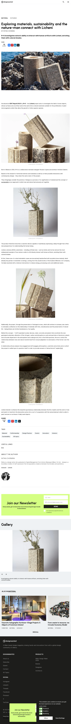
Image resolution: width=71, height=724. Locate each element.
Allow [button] (46, 718)
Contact (5, 669)
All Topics (6, 672)
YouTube (6, 702)
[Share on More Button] (21, 45)
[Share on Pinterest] (12, 45)
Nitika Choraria (9, 31)
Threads (5, 688)
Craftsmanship (14, 433)
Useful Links (6, 444)
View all (35, 632)
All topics (16, 436)
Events (37, 433)
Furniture (5, 628)
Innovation (46, 433)
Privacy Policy (6, 716)
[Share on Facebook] (9, 45)
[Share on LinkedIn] (15, 45)
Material (4, 18)
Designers (39, 667)
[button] (40, 709)
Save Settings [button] (60, 718)
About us (6, 658)
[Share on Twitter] (18, 45)
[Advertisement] (35, 10)
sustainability (5, 182)
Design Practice (27, 433)
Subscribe (6, 662)
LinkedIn (5, 685)
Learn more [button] (42, 706)
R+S (61, 348)
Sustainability (6, 436)
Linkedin (10, 467)
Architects (39, 671)
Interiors (54, 433)
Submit (5, 665)
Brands (38, 664)
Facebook (6, 692)
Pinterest (6, 695)
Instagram (3, 467)
